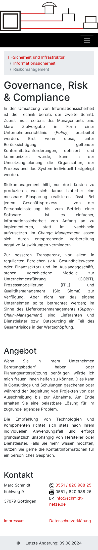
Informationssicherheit (34, 63)
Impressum (14, 520)
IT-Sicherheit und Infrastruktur (36, 57)
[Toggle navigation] (87, 40)
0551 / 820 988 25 (73, 485)
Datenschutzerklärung (70, 520)
